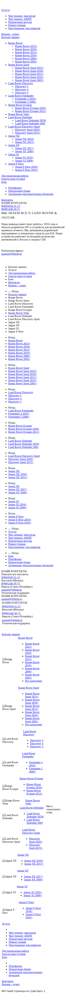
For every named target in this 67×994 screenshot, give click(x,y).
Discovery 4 (21, 89)
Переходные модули (20, 22)
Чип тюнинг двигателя (21, 15)
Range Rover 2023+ (26, 46)
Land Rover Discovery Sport (24, 126)
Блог (4, 182)
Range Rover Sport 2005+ (29, 80)
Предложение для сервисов (24, 28)
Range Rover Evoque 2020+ (30, 108)
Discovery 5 (21, 86)
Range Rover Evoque (20, 104)
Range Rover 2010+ (26, 55)
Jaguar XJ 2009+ (24, 160)
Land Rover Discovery (20, 83)
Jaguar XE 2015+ (24, 142)
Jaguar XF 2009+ (24, 151)
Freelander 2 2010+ (25, 98)
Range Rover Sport (18, 64)
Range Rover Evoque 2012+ (30, 111)
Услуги (5, 10)
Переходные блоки (19, 190)
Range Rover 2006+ (26, 58)
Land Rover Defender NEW (30, 120)
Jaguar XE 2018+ (24, 139)
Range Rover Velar (18, 114)
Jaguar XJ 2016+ (24, 157)
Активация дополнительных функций (30, 194)
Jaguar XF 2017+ (24, 148)
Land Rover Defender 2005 (30, 123)
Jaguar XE (14, 135)
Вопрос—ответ (10, 34)
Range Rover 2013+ (26, 52)
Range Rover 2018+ (26, 49)
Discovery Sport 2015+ (28, 132)
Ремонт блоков (17, 25)
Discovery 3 (21, 92)
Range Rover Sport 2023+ (29, 67)
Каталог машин (10, 37)
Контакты (7, 199)
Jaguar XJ (13, 154)
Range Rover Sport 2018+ (29, 70)
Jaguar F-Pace (16, 163)
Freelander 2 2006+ (25, 101)
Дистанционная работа (14, 175)
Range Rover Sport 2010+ (29, 77)
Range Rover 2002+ (26, 61)
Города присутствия (13, 178)
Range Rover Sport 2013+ (29, 74)
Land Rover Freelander (21, 95)
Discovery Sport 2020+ (28, 129)
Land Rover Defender (20, 117)
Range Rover (15, 43)
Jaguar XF (14, 145)
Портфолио (15, 187)
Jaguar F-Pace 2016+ (26, 169)
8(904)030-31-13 (10, 206)
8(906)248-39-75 (10, 209)
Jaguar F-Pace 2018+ (26, 166)
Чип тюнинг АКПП (20, 19)
